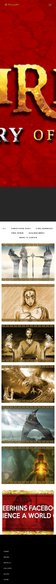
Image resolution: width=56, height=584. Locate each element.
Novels (7, 563)
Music (6, 574)
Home (6, 551)
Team (6, 580)
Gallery (8, 568)
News (6, 557)
